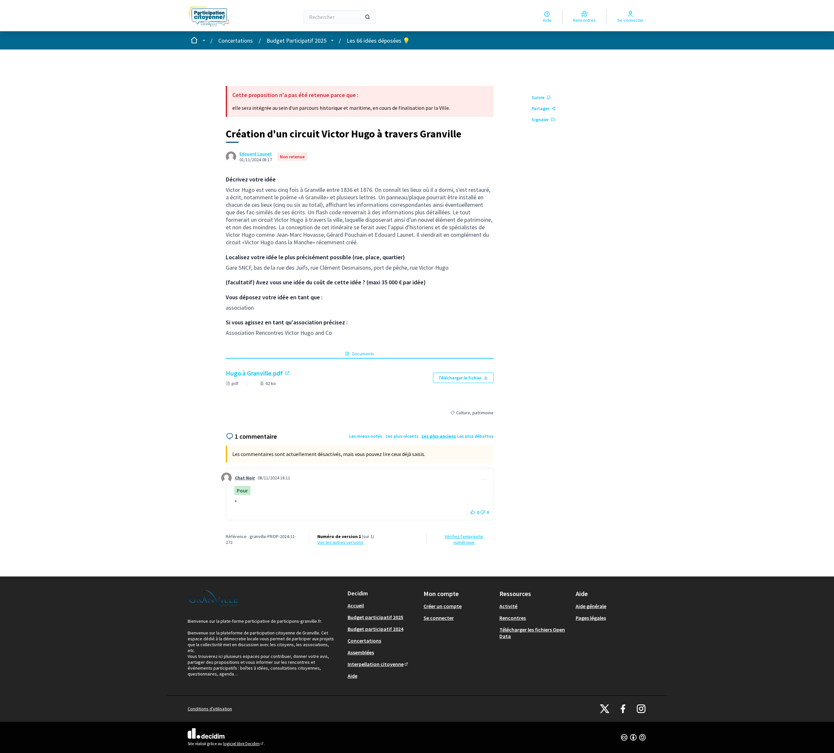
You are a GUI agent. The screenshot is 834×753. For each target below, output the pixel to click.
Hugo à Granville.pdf (258, 373)
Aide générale (591, 606)
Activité (508, 606)
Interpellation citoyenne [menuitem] (378, 664)
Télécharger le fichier (460, 378)
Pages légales (591, 618)
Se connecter (439, 618)
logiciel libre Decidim (243, 743)
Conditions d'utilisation (210, 709)
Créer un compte (443, 606)
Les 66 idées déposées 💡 (378, 40)
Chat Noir (245, 478)
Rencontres (512, 618)
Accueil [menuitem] (356, 605)
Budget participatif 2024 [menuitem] (375, 629)
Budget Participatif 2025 (296, 40)
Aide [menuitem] (352, 676)
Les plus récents (402, 436)
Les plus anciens (439, 436)
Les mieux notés (365, 436)
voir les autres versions (340, 542)
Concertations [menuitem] (364, 640)
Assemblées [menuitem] (361, 652)
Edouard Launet (255, 154)
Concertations (235, 40)
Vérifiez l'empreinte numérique (464, 539)
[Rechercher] (367, 17)
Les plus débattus (475, 436)
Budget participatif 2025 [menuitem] (375, 617)
